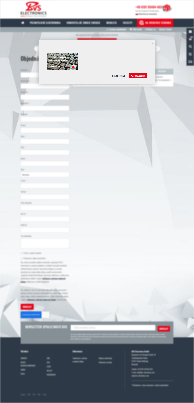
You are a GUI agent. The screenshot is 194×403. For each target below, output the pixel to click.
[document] (97, 63)
